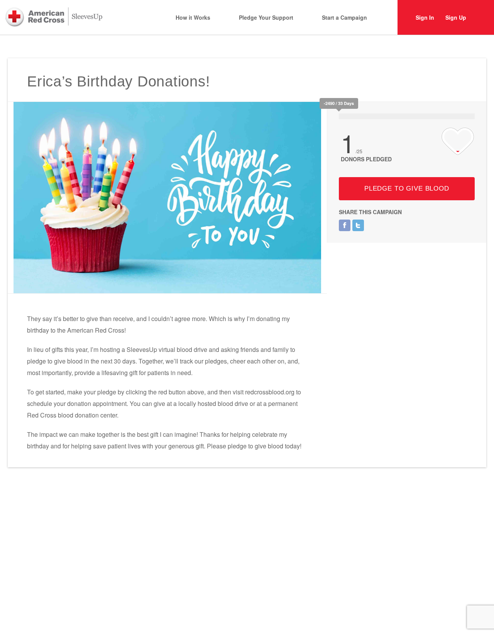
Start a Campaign (344, 17)
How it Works (193, 17)
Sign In (425, 17)
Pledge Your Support (266, 17)
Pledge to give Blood (406, 188)
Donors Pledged (366, 159)
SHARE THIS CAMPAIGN (370, 212)
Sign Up (455, 17)
